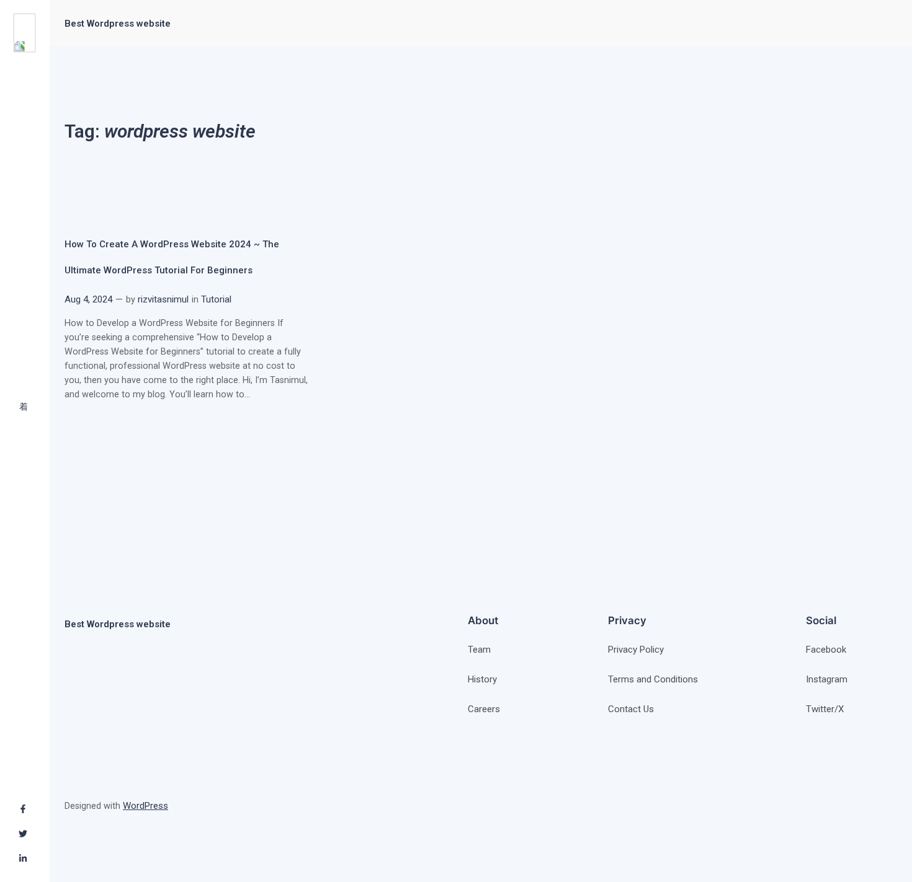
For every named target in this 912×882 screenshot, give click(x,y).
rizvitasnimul (163, 299)
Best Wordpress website (118, 23)
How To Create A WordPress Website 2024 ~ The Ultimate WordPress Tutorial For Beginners (172, 257)
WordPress (145, 805)
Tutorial (216, 299)
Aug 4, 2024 (88, 299)
